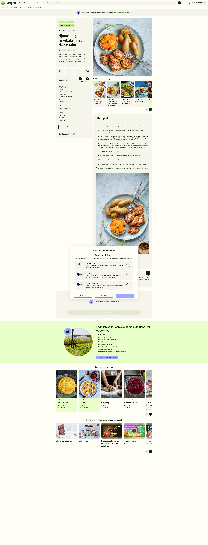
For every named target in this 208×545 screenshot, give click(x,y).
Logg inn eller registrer (120, 13)
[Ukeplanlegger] (184, 3)
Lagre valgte (104, 295)
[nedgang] (80, 78)
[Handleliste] (189, 3)
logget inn (105, 302)
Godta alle (125, 295)
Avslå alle (83, 295)
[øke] (87, 78)
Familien (61, 22)
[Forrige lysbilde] (146, 109)
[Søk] (45, 3)
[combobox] (110, 3)
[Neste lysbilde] (150, 109)
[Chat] (179, 3)
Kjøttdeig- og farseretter (66, 25)
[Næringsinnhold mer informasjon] (74, 134)
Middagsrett (70, 22)
